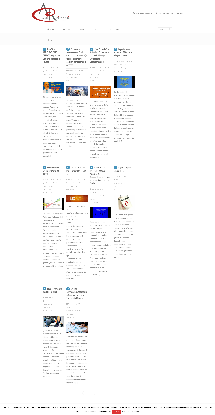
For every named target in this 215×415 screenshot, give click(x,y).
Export (52, 74)
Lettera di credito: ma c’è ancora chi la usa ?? (76, 170)
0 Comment (48, 77)
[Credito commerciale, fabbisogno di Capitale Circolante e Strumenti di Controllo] (77, 329)
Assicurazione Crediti (50, 71)
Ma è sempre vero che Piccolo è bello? (52, 290)
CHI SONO (67, 29)
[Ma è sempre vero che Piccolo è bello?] (53, 323)
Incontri (57, 74)
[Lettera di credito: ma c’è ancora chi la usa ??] (77, 199)
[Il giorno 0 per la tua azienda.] (124, 207)
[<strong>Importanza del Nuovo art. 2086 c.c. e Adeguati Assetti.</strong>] (124, 85)
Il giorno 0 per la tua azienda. (123, 169)
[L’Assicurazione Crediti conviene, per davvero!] (53, 206)
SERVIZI (83, 29)
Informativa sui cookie (130, 411)
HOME (52, 29)
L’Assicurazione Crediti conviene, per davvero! (51, 170)
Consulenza (46, 74)
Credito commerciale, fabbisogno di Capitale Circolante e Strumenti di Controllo (76, 293)
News (75, 77)
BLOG (97, 29)
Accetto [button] (116, 412)
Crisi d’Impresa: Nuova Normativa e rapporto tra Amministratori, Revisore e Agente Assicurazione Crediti (100, 175)
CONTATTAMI (113, 29)
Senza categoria (94, 77)
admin (59, 67)
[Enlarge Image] (53, 85)
